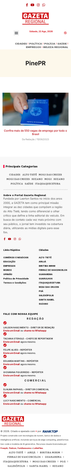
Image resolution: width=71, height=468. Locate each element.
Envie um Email (11, 330)
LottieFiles (38, 448)
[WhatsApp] (43, 5)
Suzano (37, 179)
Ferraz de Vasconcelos (24, 456)
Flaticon (12, 448)
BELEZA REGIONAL (55, 47)
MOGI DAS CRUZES (50, 174)
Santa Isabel (38, 466)
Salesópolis (16, 466)
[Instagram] (38, 5)
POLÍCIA (49, 43)
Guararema (53, 456)
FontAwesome (24, 448)
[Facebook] (27, 5)
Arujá (31, 452)
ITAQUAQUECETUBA (47, 183)
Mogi (48, 179)
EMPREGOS (33, 47)
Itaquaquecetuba (15, 461)
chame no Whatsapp (35, 330)
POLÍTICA (35, 43)
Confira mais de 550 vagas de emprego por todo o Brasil (35, 132)
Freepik (4, 448)
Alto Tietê (29, 174)
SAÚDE (62, 43)
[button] (16, 33)
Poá (63, 461)
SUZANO (59, 179)
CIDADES (21, 43)
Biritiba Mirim (50, 452)
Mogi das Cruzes (18, 179)
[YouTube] (32, 5)
